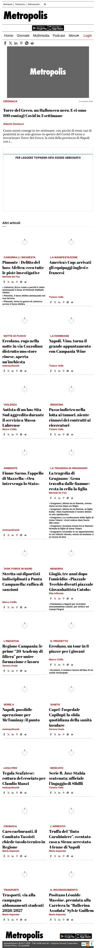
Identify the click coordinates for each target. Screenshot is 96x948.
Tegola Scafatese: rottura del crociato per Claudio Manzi (24, 778)
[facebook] (5, 43)
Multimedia (41, 35)
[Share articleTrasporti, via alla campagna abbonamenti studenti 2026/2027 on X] (8, 919)
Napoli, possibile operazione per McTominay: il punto (21, 715)
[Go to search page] (45, 4)
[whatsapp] (26, 43)
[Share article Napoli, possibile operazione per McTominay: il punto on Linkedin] (13, 734)
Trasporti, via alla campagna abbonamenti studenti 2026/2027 (23, 902)
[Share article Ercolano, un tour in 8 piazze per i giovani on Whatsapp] (68, 664)
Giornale (23, 35)
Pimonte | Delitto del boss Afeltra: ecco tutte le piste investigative (23, 267)
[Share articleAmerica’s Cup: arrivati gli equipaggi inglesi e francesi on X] (55, 302)
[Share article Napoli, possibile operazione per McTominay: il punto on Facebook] (4, 734)
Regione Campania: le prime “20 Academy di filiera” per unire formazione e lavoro (22, 653)
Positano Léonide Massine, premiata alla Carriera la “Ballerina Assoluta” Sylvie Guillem (71, 902)
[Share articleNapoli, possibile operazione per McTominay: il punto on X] (8, 734)
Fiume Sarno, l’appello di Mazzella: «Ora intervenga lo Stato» (22, 478)
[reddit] (32, 43)
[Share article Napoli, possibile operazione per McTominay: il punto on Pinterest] (17, 734)
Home (8, 35)
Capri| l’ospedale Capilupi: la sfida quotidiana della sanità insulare (70, 717)
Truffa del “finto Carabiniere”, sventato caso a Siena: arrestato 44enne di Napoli (70, 839)
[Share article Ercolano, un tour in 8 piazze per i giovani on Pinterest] (63, 664)
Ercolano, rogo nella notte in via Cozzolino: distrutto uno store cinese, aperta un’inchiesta (22, 351)
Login (88, 35)
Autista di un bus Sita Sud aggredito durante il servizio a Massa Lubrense (23, 417)
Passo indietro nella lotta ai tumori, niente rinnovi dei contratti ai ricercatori (70, 417)
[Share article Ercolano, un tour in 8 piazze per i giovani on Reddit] (72, 664)
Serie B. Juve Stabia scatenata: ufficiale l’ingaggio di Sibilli (67, 778)
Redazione (20, 4)
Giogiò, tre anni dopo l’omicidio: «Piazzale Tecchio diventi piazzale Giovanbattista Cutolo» (71, 581)
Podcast (59, 35)
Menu (73, 35)
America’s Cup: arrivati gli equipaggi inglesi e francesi (70, 267)
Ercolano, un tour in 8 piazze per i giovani (69, 648)
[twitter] (10, 43)
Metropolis (8, 4)
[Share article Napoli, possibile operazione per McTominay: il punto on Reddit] (25, 734)
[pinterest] (21, 43)
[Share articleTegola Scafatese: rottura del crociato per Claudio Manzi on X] (8, 792)
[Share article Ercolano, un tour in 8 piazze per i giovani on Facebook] (51, 664)
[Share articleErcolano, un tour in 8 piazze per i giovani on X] (55, 664)
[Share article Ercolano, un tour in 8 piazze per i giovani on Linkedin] (59, 664)
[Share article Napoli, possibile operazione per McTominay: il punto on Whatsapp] (21, 734)
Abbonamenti (34, 4)
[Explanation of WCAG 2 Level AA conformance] (86, 945)
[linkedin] (15, 43)
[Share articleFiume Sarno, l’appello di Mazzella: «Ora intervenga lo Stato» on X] (8, 535)
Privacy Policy (10, 945)
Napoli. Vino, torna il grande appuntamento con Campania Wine (70, 346)
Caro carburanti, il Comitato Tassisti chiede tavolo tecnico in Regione (23, 839)
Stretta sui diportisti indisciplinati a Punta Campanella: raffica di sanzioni (22, 581)
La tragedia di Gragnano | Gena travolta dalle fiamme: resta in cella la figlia (69, 480)
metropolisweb (10, 365)
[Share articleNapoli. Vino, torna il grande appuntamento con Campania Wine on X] (55, 371)
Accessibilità (24, 945)
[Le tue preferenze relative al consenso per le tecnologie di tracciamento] (91, 943)
